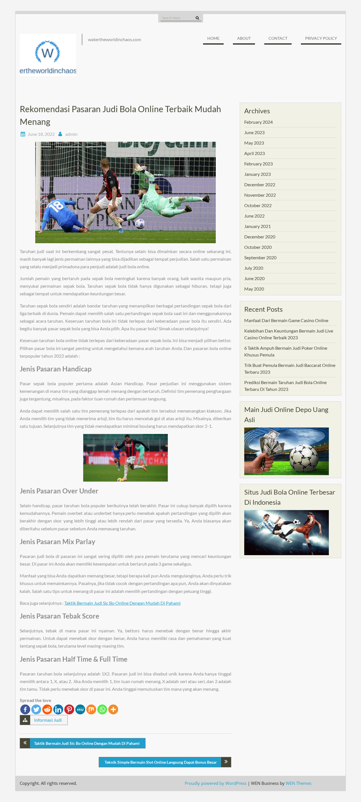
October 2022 (258, 205)
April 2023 (254, 153)
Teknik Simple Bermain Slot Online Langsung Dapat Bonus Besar (161, 762)
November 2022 (260, 195)
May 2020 (254, 288)
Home (213, 38)
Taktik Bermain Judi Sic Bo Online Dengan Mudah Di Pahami (122, 603)
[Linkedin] (58, 709)
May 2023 (254, 142)
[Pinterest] (69, 709)
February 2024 (258, 122)
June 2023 (254, 132)
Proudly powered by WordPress (215, 783)
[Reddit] (47, 709)
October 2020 (258, 247)
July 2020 (253, 268)
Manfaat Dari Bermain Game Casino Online (286, 320)
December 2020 (259, 236)
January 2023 (257, 174)
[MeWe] (80, 709)
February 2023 (258, 163)
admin (71, 134)
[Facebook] (25, 709)
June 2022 (254, 215)
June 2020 (254, 278)
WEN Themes (298, 783)
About (244, 38)
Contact (277, 38)
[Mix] (91, 709)
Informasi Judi (48, 720)
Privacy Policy (321, 38)
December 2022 (259, 184)
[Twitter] (36, 709)
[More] (113, 709)
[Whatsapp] (102, 709)
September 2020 (260, 257)
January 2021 (257, 226)
